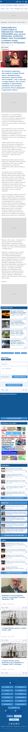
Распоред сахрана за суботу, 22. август (14, 507)
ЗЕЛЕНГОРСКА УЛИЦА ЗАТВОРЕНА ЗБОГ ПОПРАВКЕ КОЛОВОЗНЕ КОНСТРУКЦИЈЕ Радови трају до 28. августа (14, 513)
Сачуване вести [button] (20, 1)
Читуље (14, 707)
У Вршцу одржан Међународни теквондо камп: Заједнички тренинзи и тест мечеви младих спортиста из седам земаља (14, 481)
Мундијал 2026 (18, 8)
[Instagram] (12, 724)
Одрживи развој (20, 697)
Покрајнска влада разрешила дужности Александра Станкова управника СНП (14, 593)
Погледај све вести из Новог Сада (14, 535)
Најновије (9, 5)
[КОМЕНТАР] (6, 390)
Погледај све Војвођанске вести (14, 498)
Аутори (23, 726)
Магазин (21, 700)
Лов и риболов (7, 704)
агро (7, 8)
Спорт (7, 694)
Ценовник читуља (17, 726)
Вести (3, 5)
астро (11, 8)
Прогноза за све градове (14, 418)
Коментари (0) (5, 49)
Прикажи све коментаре (14, 385)
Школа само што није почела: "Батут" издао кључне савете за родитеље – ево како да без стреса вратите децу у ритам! (14, 334)
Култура (7, 700)
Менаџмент (3, 726)
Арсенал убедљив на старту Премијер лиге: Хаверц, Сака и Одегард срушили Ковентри (14, 550)
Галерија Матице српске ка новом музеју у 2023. (14, 625)
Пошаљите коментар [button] (20, 376)
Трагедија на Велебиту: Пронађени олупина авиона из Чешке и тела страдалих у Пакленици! (14, 314)
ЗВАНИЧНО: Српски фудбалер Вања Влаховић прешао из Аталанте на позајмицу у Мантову (14, 556)
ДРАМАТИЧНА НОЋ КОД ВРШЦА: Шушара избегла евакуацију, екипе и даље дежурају (14, 470)
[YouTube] (16, 724)
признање (17, 353)
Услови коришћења (5, 376)
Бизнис (15, 5)
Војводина (7, 697)
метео (3, 8)
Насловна (3, 22)
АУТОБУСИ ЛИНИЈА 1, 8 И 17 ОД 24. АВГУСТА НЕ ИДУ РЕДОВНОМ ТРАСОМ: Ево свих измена (14, 519)
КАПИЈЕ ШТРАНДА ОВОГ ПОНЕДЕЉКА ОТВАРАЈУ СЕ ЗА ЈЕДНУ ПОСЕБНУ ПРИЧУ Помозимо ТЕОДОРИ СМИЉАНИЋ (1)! (14, 530)
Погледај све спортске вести (14, 572)
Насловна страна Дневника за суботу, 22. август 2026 (14, 443)
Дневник (6, 47)
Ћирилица (17, 716)
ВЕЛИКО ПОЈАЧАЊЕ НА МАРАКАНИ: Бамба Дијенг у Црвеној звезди (14, 568)
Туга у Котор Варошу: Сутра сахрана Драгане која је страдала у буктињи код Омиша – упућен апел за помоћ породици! (14, 324)
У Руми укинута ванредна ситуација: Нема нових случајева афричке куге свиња (14, 487)
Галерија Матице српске (7, 353)
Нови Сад (20, 694)
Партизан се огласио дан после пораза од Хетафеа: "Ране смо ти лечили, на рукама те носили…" (14, 562)
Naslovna (14, 719)
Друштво (21, 5)
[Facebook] (9, 724)
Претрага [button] (23, 1)
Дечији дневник (20, 704)
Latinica (10, 716)
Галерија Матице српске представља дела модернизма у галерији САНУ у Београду (14, 658)
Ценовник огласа (10, 726)
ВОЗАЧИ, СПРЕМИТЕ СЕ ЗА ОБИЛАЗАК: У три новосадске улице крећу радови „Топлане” (14, 525)
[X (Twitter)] (14, 724)
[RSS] (18, 724)
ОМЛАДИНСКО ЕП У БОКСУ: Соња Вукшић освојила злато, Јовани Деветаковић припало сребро (14, 544)
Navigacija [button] (26, 1)
